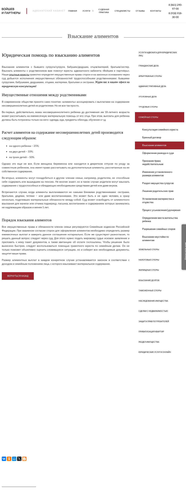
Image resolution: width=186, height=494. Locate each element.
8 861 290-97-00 (89, 399)
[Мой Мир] (14, 459)
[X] (19, 459)
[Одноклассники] (9, 459)
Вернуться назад (17, 276)
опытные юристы (19, 74)
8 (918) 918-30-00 (175, 15)
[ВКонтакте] (4, 459)
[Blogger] (24, 459)
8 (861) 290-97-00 (175, 6)
